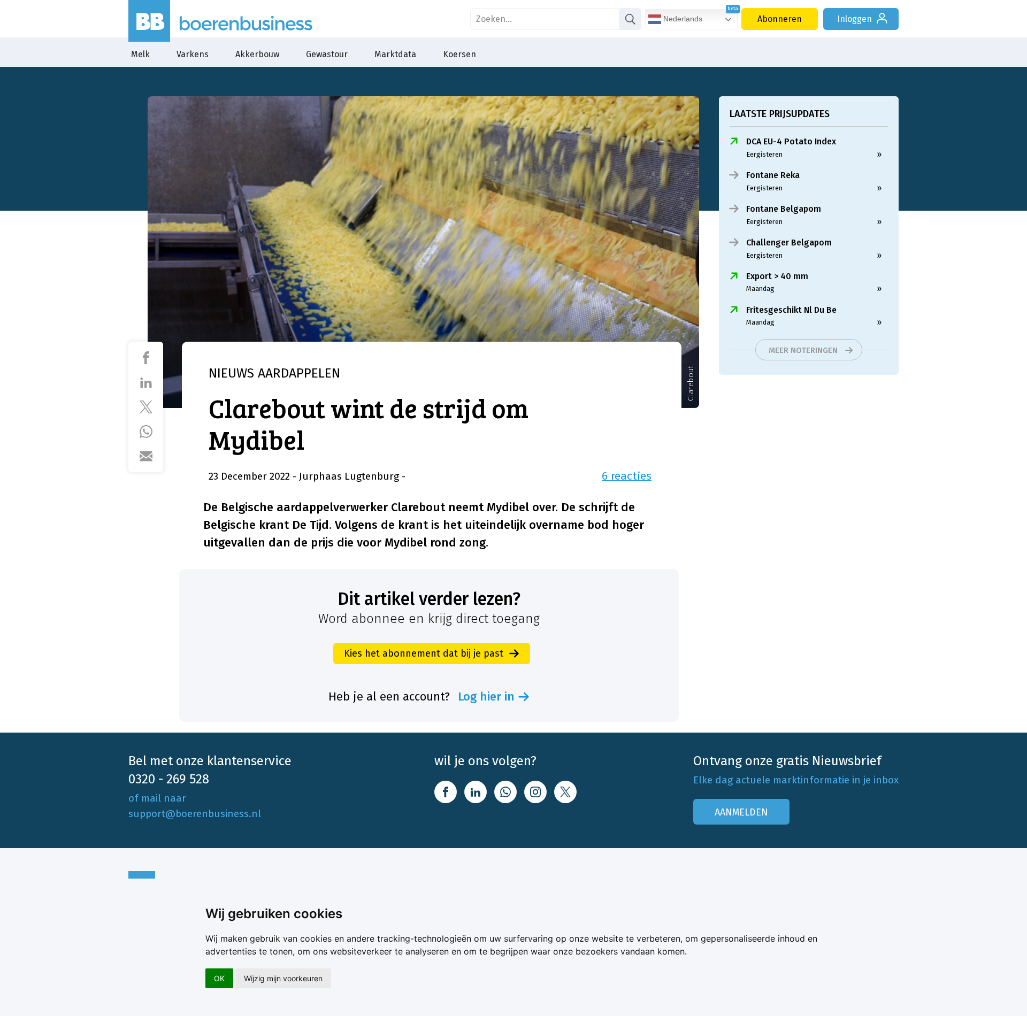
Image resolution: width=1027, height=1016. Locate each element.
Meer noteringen (803, 350)
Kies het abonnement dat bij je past (423, 653)
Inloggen (854, 19)
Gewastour (327, 54)
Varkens (193, 54)
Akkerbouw (257, 54)
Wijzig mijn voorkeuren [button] (283, 978)
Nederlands (681, 18)
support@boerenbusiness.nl (194, 813)
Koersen (459, 54)
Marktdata (395, 54)
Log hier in (486, 697)
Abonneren (779, 19)
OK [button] (219, 978)
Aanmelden (741, 812)
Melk (140, 54)
